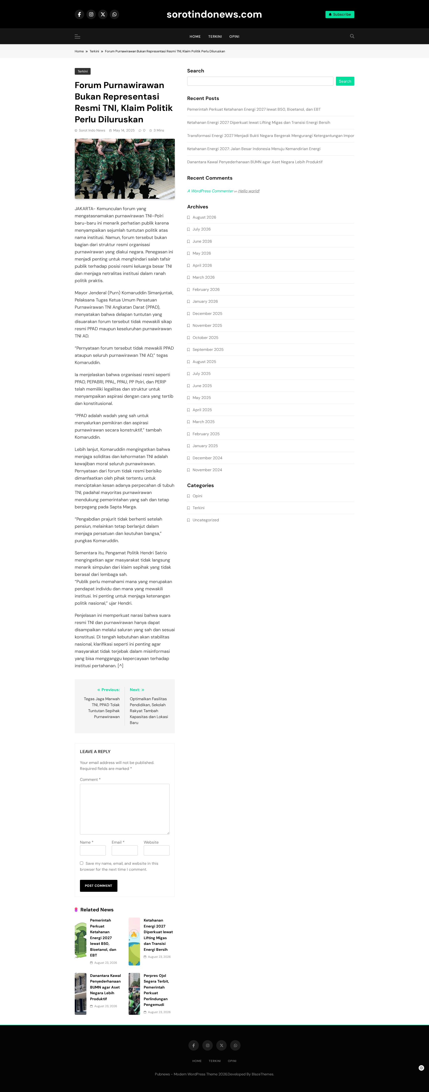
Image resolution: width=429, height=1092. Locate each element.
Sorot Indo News (92, 130)
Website (151, 842)
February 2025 (206, 433)
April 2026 (202, 265)
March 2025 (204, 421)
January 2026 (205, 301)
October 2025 (205, 337)
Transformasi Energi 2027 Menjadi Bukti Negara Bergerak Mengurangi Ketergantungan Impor (270, 135)
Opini (234, 36)
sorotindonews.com (214, 14)
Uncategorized (206, 520)
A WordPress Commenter (210, 191)
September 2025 (208, 349)
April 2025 (202, 409)
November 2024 (207, 469)
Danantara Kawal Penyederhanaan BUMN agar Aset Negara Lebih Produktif (105, 987)
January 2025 (205, 445)
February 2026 (206, 289)
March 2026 (204, 277)
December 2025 (207, 313)
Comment (90, 779)
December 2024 (207, 458)
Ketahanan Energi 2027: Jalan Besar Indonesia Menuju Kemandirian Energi (254, 148)
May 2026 (202, 253)
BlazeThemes (262, 1074)
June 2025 (202, 385)
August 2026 (204, 217)
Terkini (215, 36)
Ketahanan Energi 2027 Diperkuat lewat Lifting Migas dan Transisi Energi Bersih (258, 122)
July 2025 (202, 373)
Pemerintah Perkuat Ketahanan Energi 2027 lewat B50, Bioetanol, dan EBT (103, 938)
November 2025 (207, 325)
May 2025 (202, 397)
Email (118, 842)
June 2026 (202, 241)
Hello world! (248, 191)
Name (87, 842)
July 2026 (202, 229)
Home (195, 36)
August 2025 (204, 361)
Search (195, 71)
